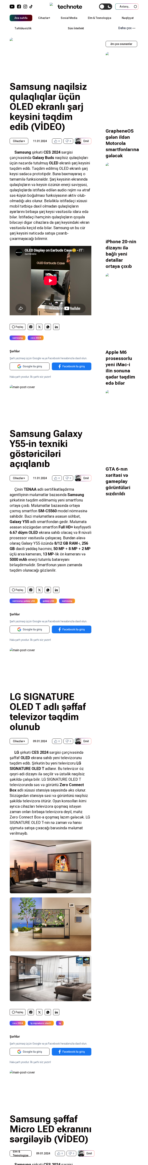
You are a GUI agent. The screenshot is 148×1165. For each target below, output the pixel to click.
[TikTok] (31, 6)
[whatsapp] (47, 327)
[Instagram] (25, 6)
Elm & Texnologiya (99, 17)
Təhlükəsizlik (22, 28)
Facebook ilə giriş (73, 366)
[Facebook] (19, 6)
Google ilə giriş (32, 366)
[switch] (105, 6)
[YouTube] (12, 6)
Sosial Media (69, 17)
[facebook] (30, 326)
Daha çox (125, 28)
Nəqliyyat (128, 17)
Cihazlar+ (44, 17)
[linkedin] (56, 327)
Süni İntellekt (76, 28)
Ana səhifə (21, 17)
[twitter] (39, 327)
